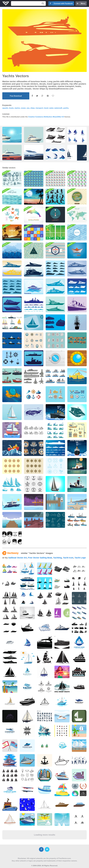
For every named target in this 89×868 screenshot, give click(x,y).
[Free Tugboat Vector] (33, 430)
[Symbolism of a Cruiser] (12, 358)
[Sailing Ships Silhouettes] (12, 484)
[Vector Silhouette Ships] (12, 268)
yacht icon (68, 558)
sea (28, 108)
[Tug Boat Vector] (12, 340)
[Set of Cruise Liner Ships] (55, 322)
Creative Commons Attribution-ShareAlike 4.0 (46, 117)
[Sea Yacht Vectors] (33, 268)
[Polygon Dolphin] (33, 215)
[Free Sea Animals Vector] (33, 179)
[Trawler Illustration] (12, 502)
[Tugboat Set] (77, 520)
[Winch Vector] (77, 340)
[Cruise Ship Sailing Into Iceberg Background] (55, 412)
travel (46, 108)
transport (39, 108)
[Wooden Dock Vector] (12, 520)
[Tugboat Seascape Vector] (77, 466)
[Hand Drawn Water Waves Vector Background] (12, 197)
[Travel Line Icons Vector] (33, 232)
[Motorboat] (77, 412)
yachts (65, 108)
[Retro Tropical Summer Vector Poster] (12, 232)
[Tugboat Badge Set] (12, 538)
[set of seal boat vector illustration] (77, 136)
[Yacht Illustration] (33, 286)
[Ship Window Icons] (55, 340)
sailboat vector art (17, 558)
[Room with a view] (55, 232)
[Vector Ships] (55, 286)
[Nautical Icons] (55, 466)
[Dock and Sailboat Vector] (77, 502)
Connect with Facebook (63, 3)
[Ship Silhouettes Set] (33, 304)
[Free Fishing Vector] (77, 430)
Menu (83, 3)
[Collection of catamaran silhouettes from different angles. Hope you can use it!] (44, 583)
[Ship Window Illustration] (55, 358)
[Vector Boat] (33, 322)
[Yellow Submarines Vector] (77, 376)
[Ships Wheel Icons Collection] (12, 466)
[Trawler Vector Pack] (12, 376)
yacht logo (80, 558)
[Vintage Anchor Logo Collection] (33, 448)
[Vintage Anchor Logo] (33, 484)
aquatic (5, 108)
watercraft (58, 108)
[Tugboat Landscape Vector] (77, 484)
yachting (57, 558)
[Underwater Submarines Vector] (12, 394)
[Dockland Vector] (33, 502)
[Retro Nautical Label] (55, 250)
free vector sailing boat (40, 558)
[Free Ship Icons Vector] (12, 322)
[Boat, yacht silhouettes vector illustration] (55, 136)
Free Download (16, 96)
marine (17, 108)
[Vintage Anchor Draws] (12, 179)
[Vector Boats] (55, 268)
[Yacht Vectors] (12, 286)
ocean (23, 108)
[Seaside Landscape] (12, 430)
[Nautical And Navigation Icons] (55, 520)
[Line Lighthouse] (55, 215)
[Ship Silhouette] (77, 322)
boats (11, 108)
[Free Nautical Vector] (33, 394)
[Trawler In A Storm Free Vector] (12, 448)
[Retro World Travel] (77, 197)
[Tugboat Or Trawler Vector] (55, 430)
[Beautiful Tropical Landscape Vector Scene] (33, 197)
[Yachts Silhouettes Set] (77, 286)
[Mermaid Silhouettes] (55, 197)
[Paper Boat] (77, 250)
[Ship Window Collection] (33, 340)
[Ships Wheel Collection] (33, 466)
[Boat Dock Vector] (55, 502)
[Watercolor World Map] (77, 215)
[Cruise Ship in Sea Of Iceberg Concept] (77, 448)
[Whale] (33, 412)
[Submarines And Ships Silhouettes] (55, 448)
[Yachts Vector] (12, 304)
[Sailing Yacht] (55, 484)
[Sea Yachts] (77, 268)
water (51, 108)
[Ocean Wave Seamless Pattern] (77, 232)
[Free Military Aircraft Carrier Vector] (33, 376)
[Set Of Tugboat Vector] (55, 376)
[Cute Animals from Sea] (12, 215)
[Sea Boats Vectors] (55, 304)
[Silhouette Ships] (33, 358)
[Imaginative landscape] (12, 250)
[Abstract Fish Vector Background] (33, 250)
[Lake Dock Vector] (33, 520)
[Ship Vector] (77, 304)
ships (32, 108)
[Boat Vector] (12, 412)
